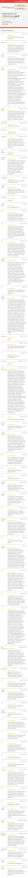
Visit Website (21, 8)
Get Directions (20, 5)
